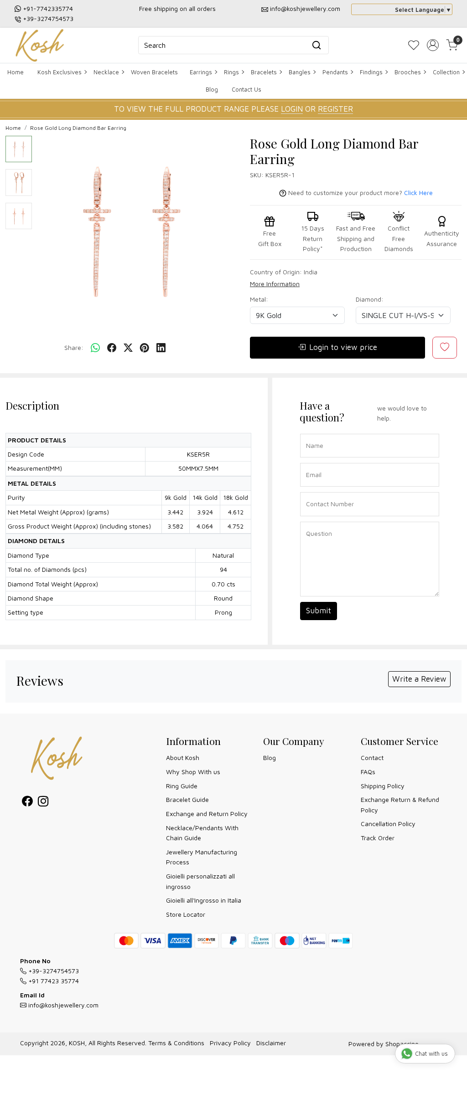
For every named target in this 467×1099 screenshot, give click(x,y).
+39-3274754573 (48, 18)
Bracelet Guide (187, 799)
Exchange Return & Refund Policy (400, 804)
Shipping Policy (383, 786)
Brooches (407, 72)
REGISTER (335, 108)
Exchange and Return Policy (207, 813)
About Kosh (182, 757)
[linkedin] (161, 348)
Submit (318, 610)
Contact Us (246, 89)
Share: (73, 347)
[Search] (316, 45)
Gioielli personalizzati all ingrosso (200, 881)
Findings (371, 72)
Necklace (106, 72)
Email (312, 462)
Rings (231, 72)
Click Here (418, 192)
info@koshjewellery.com (305, 8)
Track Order (377, 838)
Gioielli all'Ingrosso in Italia (203, 900)
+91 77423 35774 (52, 981)
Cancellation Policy (388, 823)
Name (312, 433)
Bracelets (264, 72)
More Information (275, 284)
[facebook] (112, 348)
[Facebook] (27, 802)
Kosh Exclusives (59, 72)
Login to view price (343, 347)
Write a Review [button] (419, 678)
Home (15, 72)
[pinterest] (144, 348)
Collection (446, 72)
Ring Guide (181, 786)
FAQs (368, 771)
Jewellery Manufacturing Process (201, 857)
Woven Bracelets (154, 72)
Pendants (335, 72)
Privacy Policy (230, 1043)
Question (315, 521)
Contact (372, 757)
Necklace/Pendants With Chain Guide (202, 833)
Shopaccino (402, 1044)
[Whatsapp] (95, 348)
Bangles (300, 72)
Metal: (259, 299)
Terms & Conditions (176, 1043)
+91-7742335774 (48, 8)
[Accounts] (432, 45)
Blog (212, 89)
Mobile (312, 491)
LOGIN (292, 108)
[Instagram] (43, 802)
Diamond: (370, 299)
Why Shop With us (193, 771)
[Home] (39, 45)
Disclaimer (271, 1043)
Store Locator (185, 914)
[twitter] (128, 348)
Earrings (201, 72)
